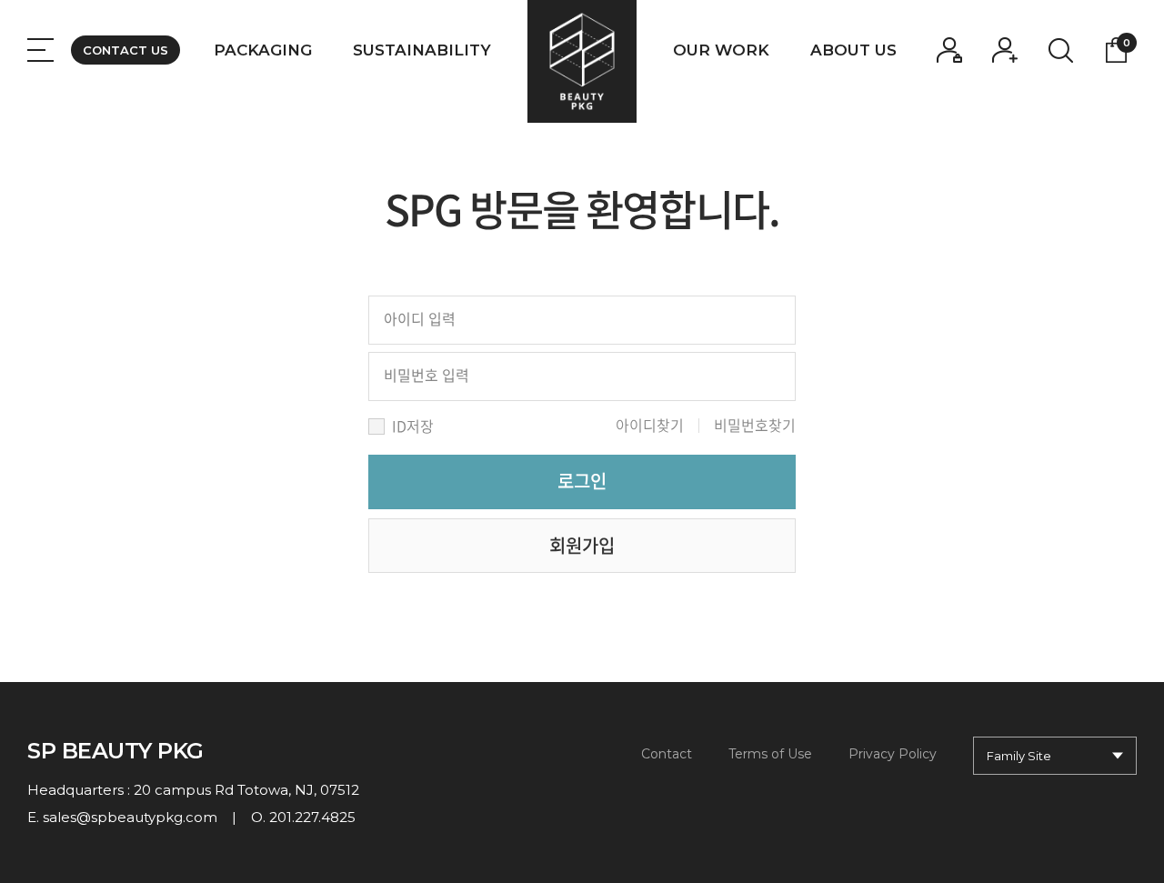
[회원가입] (1005, 50)
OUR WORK (721, 50)
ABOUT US (853, 50)
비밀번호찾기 (755, 425)
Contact (666, 754)
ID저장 (413, 425)
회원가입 (582, 545)
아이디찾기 (650, 425)
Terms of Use (770, 754)
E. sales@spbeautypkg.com (122, 817)
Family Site (1019, 755)
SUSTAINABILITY (422, 50)
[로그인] (949, 50)
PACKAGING (263, 50)
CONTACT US (125, 50)
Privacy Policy (892, 754)
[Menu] (40, 50)
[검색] (1060, 50)
